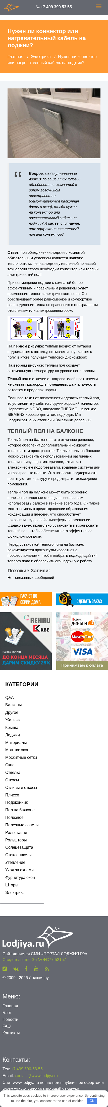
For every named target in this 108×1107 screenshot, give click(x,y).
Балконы (13, 705)
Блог (7, 1013)
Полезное (14, 817)
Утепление (15, 862)
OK (92, 1101)
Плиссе (12, 795)
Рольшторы (16, 840)
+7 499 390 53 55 (56, 7)
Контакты (11, 1033)
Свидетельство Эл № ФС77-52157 (34, 960)
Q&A (9, 697)
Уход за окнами (19, 870)
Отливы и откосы (21, 787)
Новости (10, 1019)
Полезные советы (22, 825)
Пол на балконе (20, 810)
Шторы (11, 885)
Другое (11, 712)
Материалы (16, 742)
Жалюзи (13, 720)
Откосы (12, 780)
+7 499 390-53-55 (27, 1069)
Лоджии (12, 735)
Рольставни (16, 832)
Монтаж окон (17, 750)
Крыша (11, 727)
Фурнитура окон (20, 877)
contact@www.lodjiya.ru (36, 1076)
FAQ (7, 1026)
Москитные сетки (21, 757)
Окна (10, 765)
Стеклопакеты (18, 855)
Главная (10, 1006)
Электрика (15, 892)
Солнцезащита (19, 847)
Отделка (12, 772)
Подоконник (16, 802)
